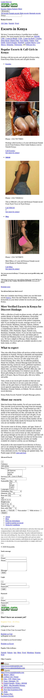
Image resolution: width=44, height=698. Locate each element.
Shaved (3, 506)
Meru (19, 653)
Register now (5, 287)
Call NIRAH (10, 208)
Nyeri (17, 23)
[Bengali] (13, 485)
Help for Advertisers (12, 521)
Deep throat (5, 41)
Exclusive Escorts (7, 696)
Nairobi (11, 23)
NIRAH (7, 157)
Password (4, 586)
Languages (5, 489)
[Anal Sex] (14, 473)
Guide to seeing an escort (14, 523)
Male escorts (24, 13)
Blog (7, 519)
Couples (38, 38)
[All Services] (14, 471)
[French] (13, 489)
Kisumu (38, 653)
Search (4, 513)
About (7, 517)
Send (3, 572)
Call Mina (9, 267)
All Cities (4, 23)
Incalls (3, 510)
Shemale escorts (35, 13)
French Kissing (11, 43)
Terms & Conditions (12, 525)
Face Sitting (24, 41)
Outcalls (12, 510)
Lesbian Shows (30, 43)
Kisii (2, 655)
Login (3, 2)
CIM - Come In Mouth (9, 38)
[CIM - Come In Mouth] (14, 476)
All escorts (5, 11)
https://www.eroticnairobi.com (11, 666)
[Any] (13, 483)
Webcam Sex (30, 45)
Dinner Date (14, 41)
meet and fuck (21, 453)
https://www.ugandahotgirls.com (12, 672)
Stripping (10, 45)
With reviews (35, 510)
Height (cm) (5, 502)
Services (4, 477)
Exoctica (8, 64)
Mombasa (30, 653)
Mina (7, 216)
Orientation (5, 491)
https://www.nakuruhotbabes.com (13, 668)
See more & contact (12, 153)
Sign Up (9, 2)
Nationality (5, 481)
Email (3, 558)
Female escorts (14, 13)
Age (2, 498)
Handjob (21, 43)
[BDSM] (14, 475)
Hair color (4, 508)
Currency (4, 464)
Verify (4, 605)
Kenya (8, 298)
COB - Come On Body (26, 38)
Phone (3, 560)
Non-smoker (22, 510)
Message (4, 570)
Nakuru (10, 653)
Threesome (18, 45)
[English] (13, 487)
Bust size (4, 495)
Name (3, 479)
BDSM (36, 36)
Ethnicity (4, 493)
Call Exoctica (10, 151)
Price (3, 468)
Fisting (31, 41)
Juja (15, 653)
